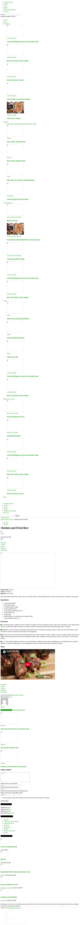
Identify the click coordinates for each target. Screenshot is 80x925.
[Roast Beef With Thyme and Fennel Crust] (9, 723)
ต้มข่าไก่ (10, 697)
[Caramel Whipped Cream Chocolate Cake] (15, 36)
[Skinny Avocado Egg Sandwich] (15, 313)
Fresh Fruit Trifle (12, 357)
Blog (5, 497)
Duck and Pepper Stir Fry (16, 417)
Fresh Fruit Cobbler (14, 118)
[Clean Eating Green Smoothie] (15, 194)
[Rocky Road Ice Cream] (15, 74)
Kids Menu (7, 24)
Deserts (6, 4)
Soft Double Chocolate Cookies (18, 99)
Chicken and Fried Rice (9, 897)
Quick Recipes (8, 203)
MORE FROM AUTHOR (18, 710)
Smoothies (33, 124)
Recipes (6, 122)
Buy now (6, 11)
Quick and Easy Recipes (14, 217)
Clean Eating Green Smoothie (17, 199)
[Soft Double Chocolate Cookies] (15, 93)
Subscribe (11, 813)
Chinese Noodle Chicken (16, 259)
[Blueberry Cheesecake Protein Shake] (9, 761)
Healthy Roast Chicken (17, 695)
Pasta (5, 6)
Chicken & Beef (8, 2)
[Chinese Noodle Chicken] (15, 253)
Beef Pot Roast (12, 221)
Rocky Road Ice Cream (15, 80)
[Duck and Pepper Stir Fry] (15, 411)
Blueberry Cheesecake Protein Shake (13, 766)
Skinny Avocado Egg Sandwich (18, 319)
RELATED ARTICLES (6, 710)
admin (2, 533)
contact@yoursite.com (14, 908)
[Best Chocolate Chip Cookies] (15, 55)
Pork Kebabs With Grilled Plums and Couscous (23, 240)
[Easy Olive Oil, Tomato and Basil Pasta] (15, 174)
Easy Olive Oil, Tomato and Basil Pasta (21, 180)
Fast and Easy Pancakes (15, 338)
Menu (5, 22)
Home (5, 20)
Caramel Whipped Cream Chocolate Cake (22, 42)
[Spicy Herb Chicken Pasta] (15, 136)
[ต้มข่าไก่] (4, 856)
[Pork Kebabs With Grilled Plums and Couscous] (15, 234)
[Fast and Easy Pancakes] (15, 332)
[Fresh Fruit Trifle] (15, 351)
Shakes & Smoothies (10, 9)
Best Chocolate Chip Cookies (17, 61)
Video (5, 301)
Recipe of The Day (9, 399)
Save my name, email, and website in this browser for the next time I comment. (26, 798)
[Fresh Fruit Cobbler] (15, 113)
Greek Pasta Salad (13, 436)
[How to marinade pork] (4, 843)
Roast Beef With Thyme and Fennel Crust (15, 729)
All (7, 124)
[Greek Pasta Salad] (15, 430)
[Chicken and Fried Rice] (4, 894)
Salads (6, 7)
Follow (9, 807)
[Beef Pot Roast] (15, 215)
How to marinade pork (9, 847)
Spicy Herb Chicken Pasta (16, 142)
